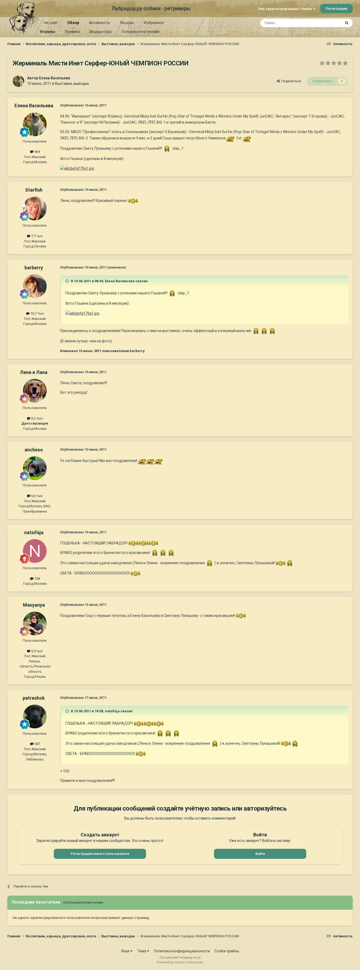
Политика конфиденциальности (182, 951)
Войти (260, 854)
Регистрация (336, 9)
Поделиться (290, 81)
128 (36, 579)
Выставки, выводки (72, 83)
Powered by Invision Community (180, 962)
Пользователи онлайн (140, 32)
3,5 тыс (36, 651)
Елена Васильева (54, 78)
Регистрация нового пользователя (100, 854)
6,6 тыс (36, 496)
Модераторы (100, 32)
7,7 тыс (36, 236)
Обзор (73, 22)
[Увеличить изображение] (230, 138)
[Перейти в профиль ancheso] (35, 468)
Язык (125, 951)
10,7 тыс (37, 313)
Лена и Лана (33, 372)
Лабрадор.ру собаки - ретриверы (151, 8)
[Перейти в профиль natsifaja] (35, 551)
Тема (142, 951)
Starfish (33, 190)
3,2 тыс (36, 418)
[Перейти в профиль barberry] (35, 286)
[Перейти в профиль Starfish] (35, 208)
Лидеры (127, 22)
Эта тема (327, 23)
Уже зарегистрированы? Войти (285, 9)
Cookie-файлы (227, 951)
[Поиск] (347, 23)
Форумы (47, 32)
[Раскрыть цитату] (67, 281)
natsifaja (33, 532)
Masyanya (34, 605)
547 (36, 744)
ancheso (34, 449)
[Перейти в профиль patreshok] (35, 716)
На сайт (51, 22)
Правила (72, 32)
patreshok (34, 698)
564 (36, 152)
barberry (34, 267)
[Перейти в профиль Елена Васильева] (18, 81)
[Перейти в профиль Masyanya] (35, 623)
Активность (99, 22)
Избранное (154, 22)
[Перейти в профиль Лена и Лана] (35, 391)
